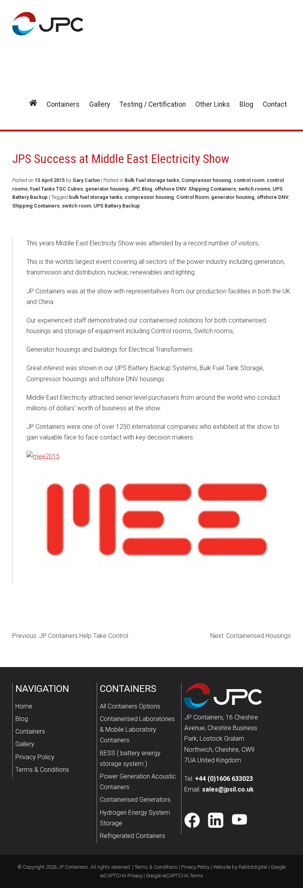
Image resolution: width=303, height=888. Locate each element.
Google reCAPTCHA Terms (174, 876)
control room (249, 180)
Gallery (99, 104)
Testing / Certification (153, 104)
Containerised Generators (135, 799)
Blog (246, 104)
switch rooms (254, 189)
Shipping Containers (212, 189)
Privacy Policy (34, 757)
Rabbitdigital (253, 867)
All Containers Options (130, 706)
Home (23, 706)
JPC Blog (141, 189)
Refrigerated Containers (132, 836)
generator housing (107, 189)
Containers (63, 104)
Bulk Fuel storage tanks (152, 180)
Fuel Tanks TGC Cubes (56, 189)
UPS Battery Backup (117, 206)
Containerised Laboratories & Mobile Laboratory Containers (137, 729)
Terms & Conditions (42, 769)
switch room (76, 206)
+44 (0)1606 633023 (224, 778)
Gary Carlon (86, 180)
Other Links (212, 104)
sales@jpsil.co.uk (228, 789)
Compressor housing (206, 180)
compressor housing (149, 197)
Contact (275, 104)
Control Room (192, 197)
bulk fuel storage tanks (95, 197)
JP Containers (73, 867)
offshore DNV (170, 189)
